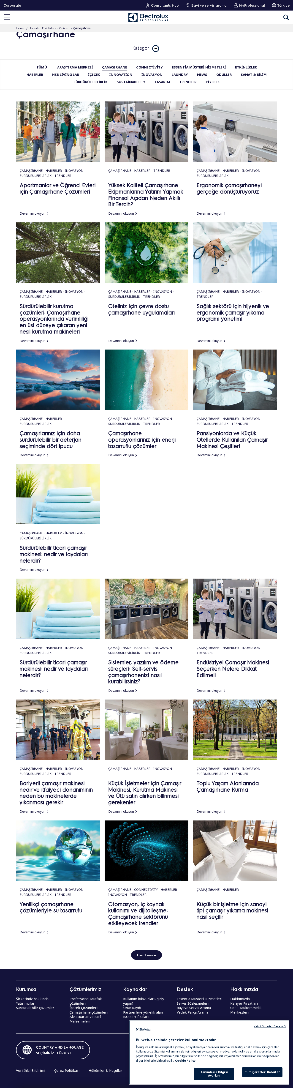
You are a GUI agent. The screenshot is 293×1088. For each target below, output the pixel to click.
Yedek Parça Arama (192, 1012)
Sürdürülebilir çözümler (35, 1007)
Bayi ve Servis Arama (194, 1007)
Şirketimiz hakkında (32, 998)
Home (20, 28)
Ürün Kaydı (132, 1007)
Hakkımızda (240, 998)
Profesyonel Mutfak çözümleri (86, 1001)
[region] (209, 1052)
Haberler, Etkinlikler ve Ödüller (49, 28)
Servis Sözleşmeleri (193, 1003)
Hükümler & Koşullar (105, 1070)
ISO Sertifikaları (136, 1016)
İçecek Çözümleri (84, 1007)
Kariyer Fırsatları (244, 1003)
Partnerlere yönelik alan (143, 1012)
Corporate (12, 5)
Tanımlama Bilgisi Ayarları (214, 1073)
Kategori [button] (141, 48)
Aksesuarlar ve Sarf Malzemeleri (85, 1018)
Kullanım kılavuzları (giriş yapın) (143, 1001)
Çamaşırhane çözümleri (89, 1012)
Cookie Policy (185, 1060)
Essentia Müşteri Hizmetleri (199, 998)
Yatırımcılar (25, 1003)
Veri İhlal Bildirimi (30, 1070)
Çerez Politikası (66, 1070)
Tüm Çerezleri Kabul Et (262, 1072)
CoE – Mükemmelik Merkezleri (246, 1009)
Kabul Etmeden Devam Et (270, 1026)
